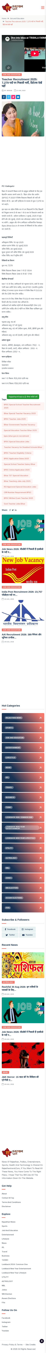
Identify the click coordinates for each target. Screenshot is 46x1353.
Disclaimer (6, 1206)
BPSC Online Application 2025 (16, 470)
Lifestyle (5, 1239)
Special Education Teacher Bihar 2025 (20, 430)
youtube (29, 935)
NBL (3, 1285)
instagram (29, 929)
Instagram (6, 1322)
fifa (3, 1302)
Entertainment (8, 1234)
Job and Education (17, 18)
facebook (11, 929)
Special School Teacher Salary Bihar (19, 464)
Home (4, 18)
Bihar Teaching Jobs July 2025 (17, 481)
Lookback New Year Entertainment (16, 1268)
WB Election (7, 1294)
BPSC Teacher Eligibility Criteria (17, 453)
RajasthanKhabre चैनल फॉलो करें (23, 397)
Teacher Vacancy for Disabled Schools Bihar (23, 447)
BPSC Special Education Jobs (16, 441)
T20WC (5, 1260)
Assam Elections (9, 1298)
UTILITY (5, 1277)
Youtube (5, 1331)
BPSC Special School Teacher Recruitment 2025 (22, 406)
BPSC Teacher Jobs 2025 (15, 419)
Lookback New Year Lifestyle (14, 1273)
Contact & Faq (8, 1198)
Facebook (6, 1318)
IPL (3, 1247)
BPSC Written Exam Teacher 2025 (18, 498)
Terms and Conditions (11, 1202)
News (5, 1072)
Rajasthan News (8, 1222)
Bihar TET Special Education (16, 475)
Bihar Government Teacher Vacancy (19, 424)
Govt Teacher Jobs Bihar (14, 504)
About (4, 1194)
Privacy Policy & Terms (12, 1344)
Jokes (4, 1290)
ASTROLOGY (8, 982)
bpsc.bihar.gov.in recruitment (16, 436)
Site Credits (30, 1344)
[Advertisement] (23, 161)
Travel (4, 1251)
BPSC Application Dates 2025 (16, 458)
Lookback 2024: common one (15, 1264)
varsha (9, 90)
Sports (4, 1226)
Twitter (5, 1326)
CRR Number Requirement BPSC (17, 492)
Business (5, 1256)
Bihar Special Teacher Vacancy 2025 (20, 413)
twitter (12, 935)
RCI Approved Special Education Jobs (20, 487)
